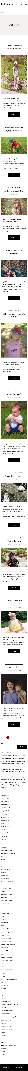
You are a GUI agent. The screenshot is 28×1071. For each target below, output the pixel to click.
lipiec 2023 (4, 814)
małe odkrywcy (5, 913)
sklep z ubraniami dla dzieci (9, 979)
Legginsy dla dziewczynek (14, 130)
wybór (3, 1042)
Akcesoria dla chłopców (14, 250)
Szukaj (3, 743)
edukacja (3, 872)
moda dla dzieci (5, 929)
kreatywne (4, 897)
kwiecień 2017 (5, 833)
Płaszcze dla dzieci (14, 541)
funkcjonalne (5, 878)
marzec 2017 (5, 836)
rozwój (3, 976)
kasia (19, 397)
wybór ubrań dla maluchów (9, 1045)
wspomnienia (5, 1039)
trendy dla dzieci (6, 1001)
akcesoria (4, 847)
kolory (3, 891)
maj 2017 (3, 830)
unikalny (3, 1036)
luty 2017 (4, 839)
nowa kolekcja (5, 951)
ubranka (3, 1023)
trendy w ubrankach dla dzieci (10, 1004)
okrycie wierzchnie (6, 960)
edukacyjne (4, 875)
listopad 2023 (5, 801)
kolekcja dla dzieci (6, 888)
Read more (14, 114)
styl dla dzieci (5, 985)
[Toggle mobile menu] (25, 5)
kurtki (3, 907)
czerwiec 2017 (5, 826)
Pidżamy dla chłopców (14, 394)
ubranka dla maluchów (8, 1029)
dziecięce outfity (6, 869)
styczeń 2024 (5, 795)
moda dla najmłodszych (8, 932)
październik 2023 (6, 804)
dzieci (2, 866)
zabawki (3, 1058)
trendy (3, 998)
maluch (3, 916)
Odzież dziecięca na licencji (14, 604)
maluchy (3, 919)
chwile (3, 859)
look (2, 910)
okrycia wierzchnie (6, 957)
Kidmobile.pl (7, 3)
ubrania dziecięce (6, 1020)
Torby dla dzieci (14, 667)
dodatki (3, 863)
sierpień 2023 (5, 811)
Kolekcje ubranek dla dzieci (14, 191)
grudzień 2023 (5, 798)
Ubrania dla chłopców (14, 187)
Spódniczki (14, 253)
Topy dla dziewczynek (14, 48)
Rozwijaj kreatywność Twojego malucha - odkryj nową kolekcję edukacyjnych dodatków (13, 785)
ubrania (3, 1007)
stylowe (3, 988)
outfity (3, 966)
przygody (4, 973)
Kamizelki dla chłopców (14, 476)
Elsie (13, 1067)
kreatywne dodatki (6, 900)
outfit (2, 963)
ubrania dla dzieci (6, 1014)
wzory (3, 1054)
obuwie (3, 954)
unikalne (3, 1032)
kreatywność (5, 904)
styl (2, 982)
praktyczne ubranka (7, 970)
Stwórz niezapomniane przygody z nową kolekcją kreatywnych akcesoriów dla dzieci (13, 763)
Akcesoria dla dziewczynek (14, 127)
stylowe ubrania (6, 995)
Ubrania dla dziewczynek (14, 45)
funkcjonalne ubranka (7, 882)
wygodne (4, 1051)
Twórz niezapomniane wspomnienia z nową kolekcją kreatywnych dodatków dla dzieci (13, 771)
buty (2, 856)
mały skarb (4, 922)
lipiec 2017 (4, 823)
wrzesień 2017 (5, 817)
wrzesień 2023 (5, 808)
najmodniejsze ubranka (8, 944)
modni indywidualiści (7, 941)
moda (2, 925)
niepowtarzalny (5, 948)
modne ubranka (6, 938)
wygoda (3, 1048)
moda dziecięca (5, 935)
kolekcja (3, 885)
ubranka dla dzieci (6, 1026)
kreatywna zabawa (6, 894)
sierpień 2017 (5, 820)
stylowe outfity (5, 992)
